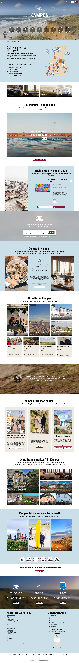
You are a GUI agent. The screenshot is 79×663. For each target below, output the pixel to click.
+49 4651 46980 (10, 630)
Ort (37, 233)
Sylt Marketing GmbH (12, 654)
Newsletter (52, 654)
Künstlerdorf (16, 71)
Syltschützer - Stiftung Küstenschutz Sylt (44, 654)
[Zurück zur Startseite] (2, 2)
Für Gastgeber (20, 654)
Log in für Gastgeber (54, 624)
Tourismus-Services (29, 654)
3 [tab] (54, 144)
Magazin (13, 77)
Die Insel (12, 41)
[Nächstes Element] (55, 148)
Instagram (10, 638)
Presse (16, 654)
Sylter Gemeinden (35, 654)
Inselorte (15, 41)
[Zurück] (31, 181)
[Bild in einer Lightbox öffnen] (42, 188)
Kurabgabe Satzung (53, 626)
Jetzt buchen (52, 232)
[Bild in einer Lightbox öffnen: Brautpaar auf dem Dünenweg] (39, 422)
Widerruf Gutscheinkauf (66, 654)
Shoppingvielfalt (19, 73)
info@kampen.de (11, 633)
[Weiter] (71, 181)
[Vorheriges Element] (55, 123)
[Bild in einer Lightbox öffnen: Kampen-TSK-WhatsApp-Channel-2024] (57, 639)
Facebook (10, 636)
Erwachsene (43, 233)
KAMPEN (8, 439)
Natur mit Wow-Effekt (15, 69)
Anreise (26, 233)
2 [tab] (54, 139)
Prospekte (24, 654)
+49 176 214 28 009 (13, 632)
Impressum (56, 654)
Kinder (48, 233)
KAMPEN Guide (18, 444)
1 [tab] (54, 135)
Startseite (8, 41)
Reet (20, 67)
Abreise (31, 233)
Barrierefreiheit (39, 655)
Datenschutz (60, 654)
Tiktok (10, 640)
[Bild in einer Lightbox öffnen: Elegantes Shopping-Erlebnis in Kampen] (63, 422)
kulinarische (15, 75)
